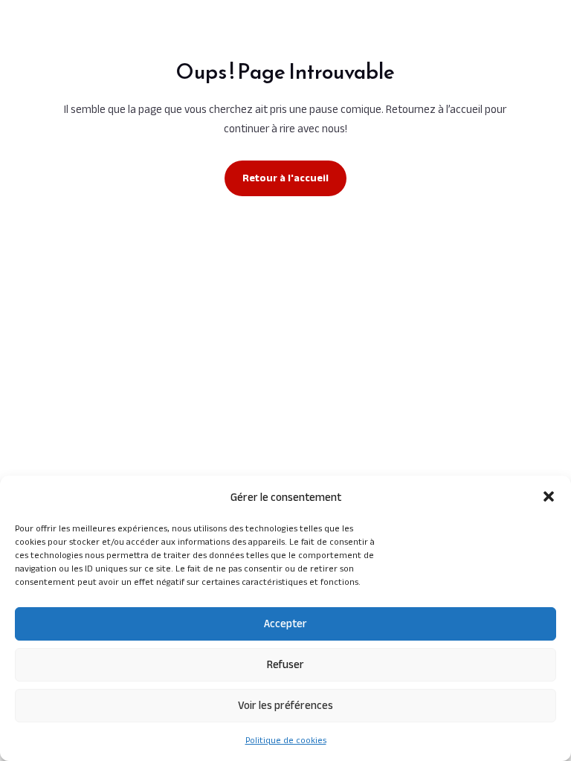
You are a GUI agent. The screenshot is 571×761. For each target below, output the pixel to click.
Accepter (285, 623)
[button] (548, 496)
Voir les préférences (285, 705)
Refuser (285, 664)
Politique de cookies (285, 740)
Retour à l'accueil (285, 178)
